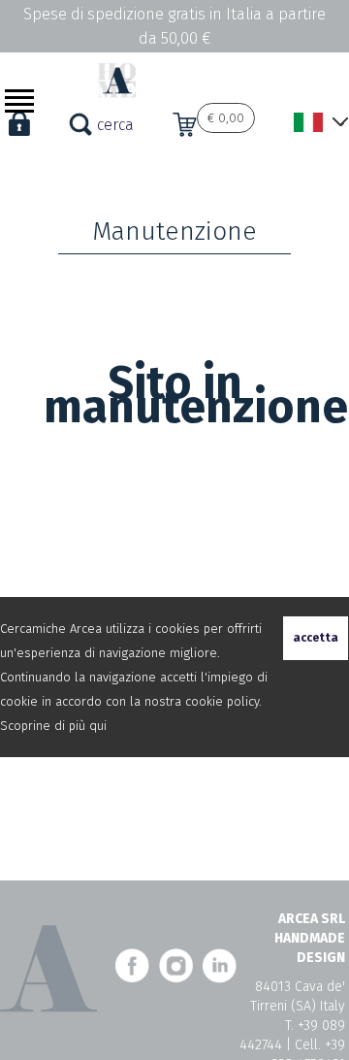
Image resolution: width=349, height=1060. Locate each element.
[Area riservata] (19, 135)
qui (98, 725)
